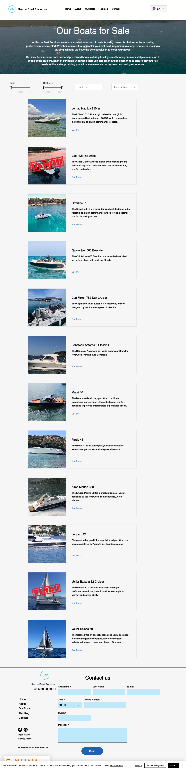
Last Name (98, 687)
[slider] (11, 87)
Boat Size (48, 83)
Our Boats (25, 708)
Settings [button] (138, 765)
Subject (62, 713)
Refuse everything (155, 765)
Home (22, 699)
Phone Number (92, 700)
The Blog (24, 713)
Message (63, 725)
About (22, 703)
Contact (23, 717)
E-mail (130, 687)
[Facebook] (20, 730)
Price (12, 83)
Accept (173, 765)
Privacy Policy (116, 765)
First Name (63, 687)
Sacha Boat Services (43, 684)
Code (60, 700)
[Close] (182, 765)
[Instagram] (26, 730)
